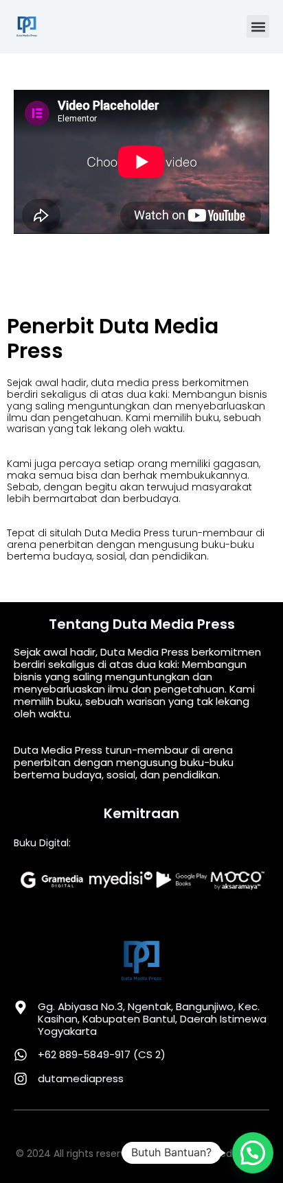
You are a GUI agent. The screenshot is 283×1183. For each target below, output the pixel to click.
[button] (258, 26)
